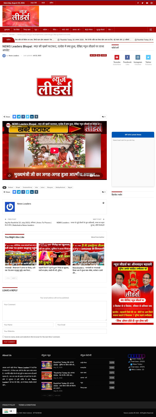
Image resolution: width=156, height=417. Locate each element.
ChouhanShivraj (27, 187)
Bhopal (18, 187)
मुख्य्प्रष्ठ (7, 30)
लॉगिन (51, 3)
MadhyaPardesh (60, 187)
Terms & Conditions (27, 405)
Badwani (10, 187)
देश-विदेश (17, 30)
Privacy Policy (8, 405)
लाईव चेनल (83, 363)
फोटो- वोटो (65, 30)
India (36, 187)
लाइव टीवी (34, 3)
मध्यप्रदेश (103, 55)
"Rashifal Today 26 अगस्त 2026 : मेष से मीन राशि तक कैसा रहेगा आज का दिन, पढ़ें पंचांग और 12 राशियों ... (68, 39)
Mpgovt (70, 187)
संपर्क (43, 3)
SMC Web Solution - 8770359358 (30, 413)
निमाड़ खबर (27, 30)
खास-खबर (93, 55)
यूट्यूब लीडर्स (100, 30)
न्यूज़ (35, 30)
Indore (42, 187)
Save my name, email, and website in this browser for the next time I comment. (32, 337)
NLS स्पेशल (89, 30)
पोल (109, 30)
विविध (54, 30)
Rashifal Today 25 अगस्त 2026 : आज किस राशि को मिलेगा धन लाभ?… (65, 385)
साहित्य (45, 30)
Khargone (50, 187)
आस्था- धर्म (76, 30)
